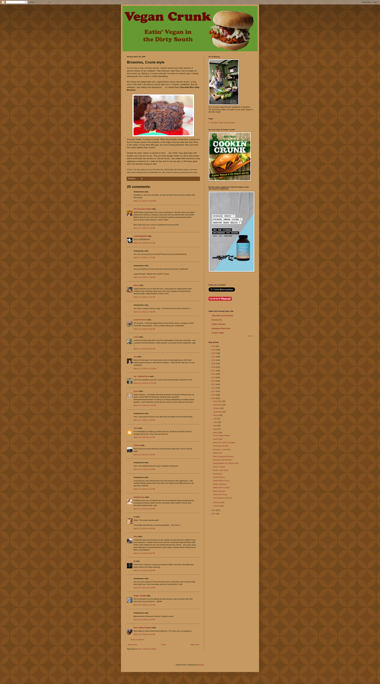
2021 (213, 357)
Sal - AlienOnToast (141, 376)
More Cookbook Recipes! (223, 456)
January (216, 506)
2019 (213, 364)
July (215, 419)
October (216, 408)
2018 (213, 367)
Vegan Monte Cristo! (221, 481)
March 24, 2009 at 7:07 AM (144, 258)
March (216, 433)
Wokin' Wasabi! (219, 491)
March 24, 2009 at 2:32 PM (144, 455)
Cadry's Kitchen (218, 324)
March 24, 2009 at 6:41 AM (144, 243)
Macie (136, 285)
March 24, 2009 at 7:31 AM (144, 297)
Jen (135, 357)
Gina (135, 537)
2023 (213, 350)
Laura (136, 337)
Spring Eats (217, 453)
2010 (213, 395)
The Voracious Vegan (142, 209)
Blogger (201, 665)
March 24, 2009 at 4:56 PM (144, 529)
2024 (213, 346)
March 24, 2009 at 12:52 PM (145, 405)
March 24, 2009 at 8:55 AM (144, 349)
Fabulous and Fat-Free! (222, 460)
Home (163, 645)
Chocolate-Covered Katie (222, 316)
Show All (250, 336)
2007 (213, 514)
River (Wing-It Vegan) (142, 628)
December (217, 401)
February (217, 502)
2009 (213, 398)
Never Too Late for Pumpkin (224, 443)
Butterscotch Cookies (221, 488)
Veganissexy (139, 497)
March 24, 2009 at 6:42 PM (144, 553)
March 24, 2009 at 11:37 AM (145, 383)
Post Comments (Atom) (147, 649)
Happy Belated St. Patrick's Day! (226, 463)
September (218, 412)
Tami (136, 428)
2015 (213, 378)
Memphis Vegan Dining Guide (223, 123)
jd (134, 517)
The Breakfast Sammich (222, 498)
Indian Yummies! (219, 484)
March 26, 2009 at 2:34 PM (144, 620)
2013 (213, 384)
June (215, 422)
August (216, 415)
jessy (136, 391)
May (215, 426)
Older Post (194, 645)
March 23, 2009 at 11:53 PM (145, 201)
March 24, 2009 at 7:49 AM (144, 312)
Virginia (137, 445)
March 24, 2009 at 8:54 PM (144, 571)
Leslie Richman (140, 320)
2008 (213, 510)
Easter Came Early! (221, 470)
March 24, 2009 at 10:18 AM (145, 369)
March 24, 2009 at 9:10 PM (144, 588)
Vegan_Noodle (140, 596)
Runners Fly (217, 320)
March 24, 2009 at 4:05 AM (144, 228)
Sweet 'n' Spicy (219, 467)
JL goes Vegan (218, 333)
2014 (213, 381)
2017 (213, 371)
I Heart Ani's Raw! (220, 495)
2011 (213, 391)
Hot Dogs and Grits (220, 446)
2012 (213, 388)
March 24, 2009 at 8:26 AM (144, 329)
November (217, 405)
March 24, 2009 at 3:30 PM (144, 509)
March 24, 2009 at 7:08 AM (144, 277)
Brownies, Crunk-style (222, 449)
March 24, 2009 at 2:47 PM (144, 489)
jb (134, 561)
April (215, 429)
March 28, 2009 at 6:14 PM (144, 634)
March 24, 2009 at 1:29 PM (144, 420)
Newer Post (132, 645)
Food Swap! (218, 439)
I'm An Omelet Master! (221, 436)
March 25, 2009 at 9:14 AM (144, 605)
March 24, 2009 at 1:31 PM (144, 437)
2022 (213, 353)
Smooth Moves (219, 477)
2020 (213, 360)
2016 (213, 374)
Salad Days (217, 474)
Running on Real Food (221, 328)
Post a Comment (137, 640)
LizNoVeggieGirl (140, 236)
